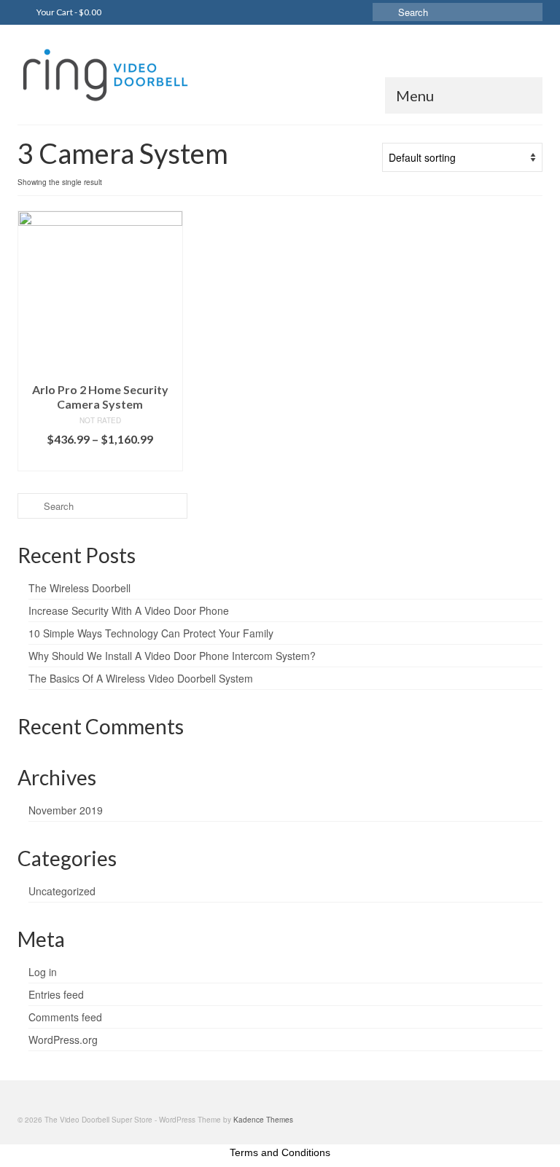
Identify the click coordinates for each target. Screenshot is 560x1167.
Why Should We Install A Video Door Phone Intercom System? (172, 655)
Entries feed (56, 994)
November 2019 (65, 810)
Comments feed (65, 1017)
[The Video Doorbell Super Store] (280, 74)
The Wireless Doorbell (79, 588)
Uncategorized (62, 891)
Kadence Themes (263, 1120)
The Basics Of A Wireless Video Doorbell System (140, 678)
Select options (100, 460)
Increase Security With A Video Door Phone (128, 610)
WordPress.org (63, 1039)
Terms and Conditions (280, 1152)
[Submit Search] (383, 12)
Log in (42, 971)
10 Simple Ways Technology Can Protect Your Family (150, 633)
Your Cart (68, 12)
